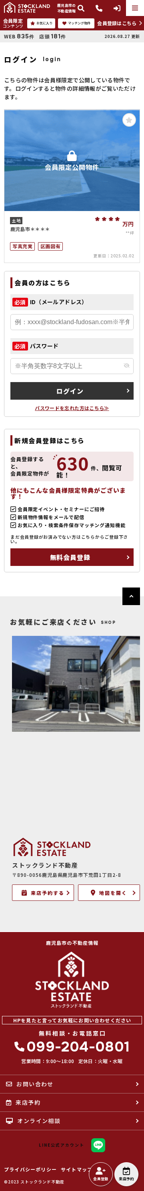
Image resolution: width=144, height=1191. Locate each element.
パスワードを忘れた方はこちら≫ (72, 407)
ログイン (69, 391)
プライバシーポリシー (30, 1169)
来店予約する (47, 892)
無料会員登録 (70, 557)
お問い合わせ (34, 1084)
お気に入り (44, 23)
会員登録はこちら (116, 23)
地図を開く (113, 892)
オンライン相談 (38, 1121)
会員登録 (100, 1178)
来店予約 (126, 1178)
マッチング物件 (79, 23)
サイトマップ (76, 1169)
